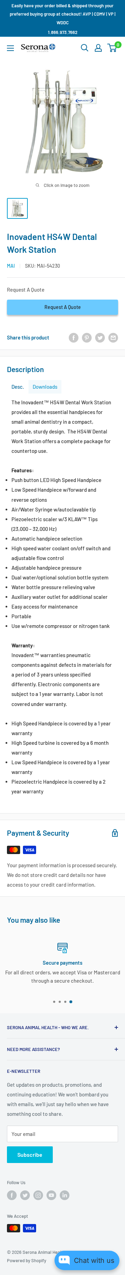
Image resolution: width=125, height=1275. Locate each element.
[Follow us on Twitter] (25, 1195)
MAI (11, 266)
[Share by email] (113, 337)
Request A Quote (62, 307)
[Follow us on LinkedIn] (64, 1195)
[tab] (17, 387)
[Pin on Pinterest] (87, 337)
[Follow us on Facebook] (12, 1195)
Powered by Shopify (26, 1260)
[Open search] (85, 48)
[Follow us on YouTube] (51, 1195)
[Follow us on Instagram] (38, 1195)
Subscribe (29, 1154)
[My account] (98, 48)
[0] (112, 48)
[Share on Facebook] (73, 337)
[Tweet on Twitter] (100, 337)
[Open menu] (10, 48)
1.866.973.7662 (62, 32)
